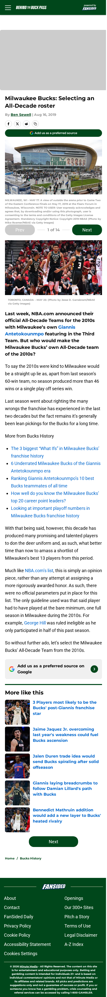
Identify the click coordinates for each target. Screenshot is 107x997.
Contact (12, 907)
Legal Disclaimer (80, 935)
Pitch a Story (76, 916)
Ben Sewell (21, 114)
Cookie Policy (17, 935)
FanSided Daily (18, 916)
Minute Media (29, 966)
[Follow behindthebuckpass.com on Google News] (94, 669)
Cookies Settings (20, 953)
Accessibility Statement (27, 944)
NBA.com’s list (39, 570)
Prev (19, 229)
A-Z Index (73, 944)
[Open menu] (8, 7)
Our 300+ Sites (78, 907)
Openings (73, 898)
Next (87, 229)
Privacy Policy (17, 925)
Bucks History (30, 858)
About (10, 898)
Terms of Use (77, 925)
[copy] (35, 123)
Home (10, 858)
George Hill (35, 622)
